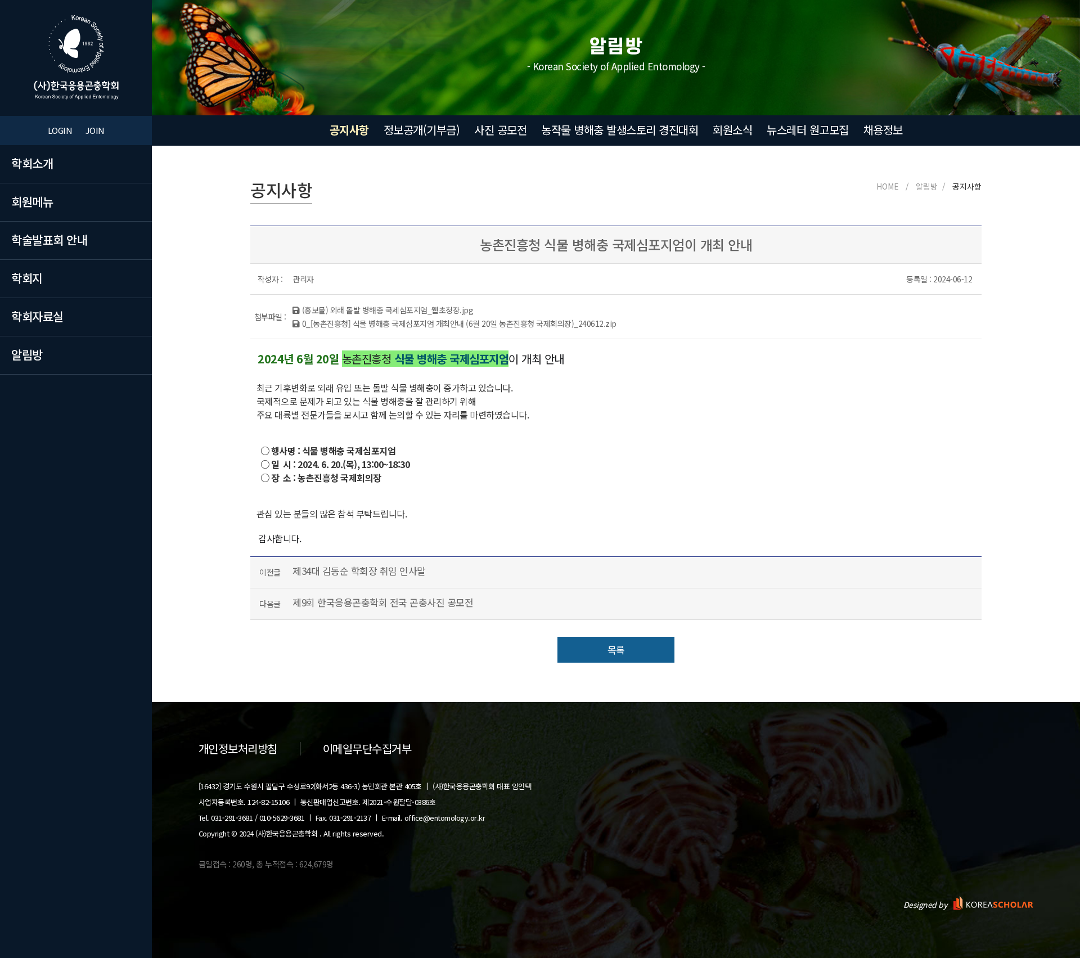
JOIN (95, 130)
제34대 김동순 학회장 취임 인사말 (359, 570)
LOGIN (60, 130)
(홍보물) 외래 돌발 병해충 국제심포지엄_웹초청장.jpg (387, 310)
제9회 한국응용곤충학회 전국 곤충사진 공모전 (382, 602)
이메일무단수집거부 (367, 748)
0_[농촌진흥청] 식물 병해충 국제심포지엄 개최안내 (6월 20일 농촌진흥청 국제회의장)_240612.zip (459, 323)
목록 (616, 649)
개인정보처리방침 (238, 748)
